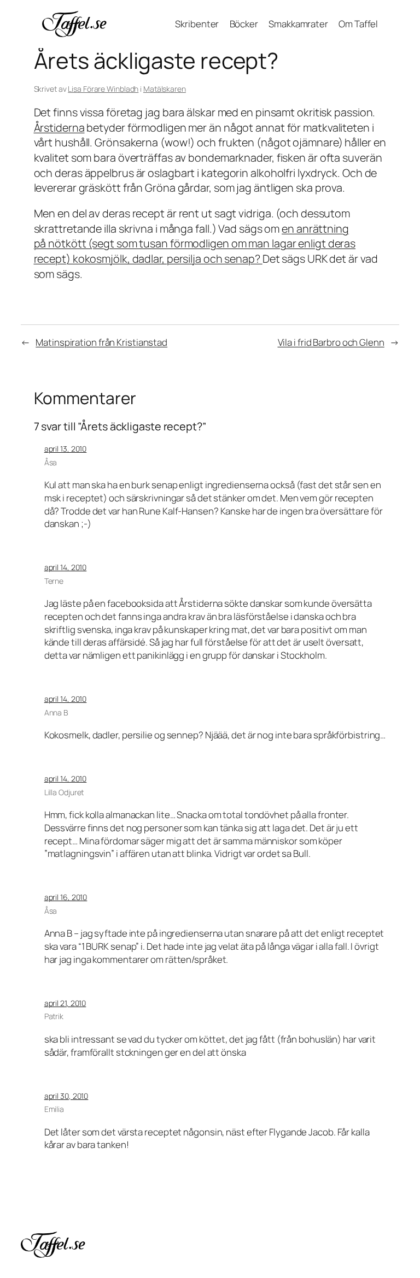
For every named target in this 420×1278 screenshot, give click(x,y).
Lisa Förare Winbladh (103, 89)
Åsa (50, 462)
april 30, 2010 (66, 1096)
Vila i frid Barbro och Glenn (331, 342)
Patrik (53, 1016)
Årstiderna (59, 127)
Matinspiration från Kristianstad (101, 342)
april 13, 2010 (65, 448)
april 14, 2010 (65, 567)
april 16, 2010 (66, 897)
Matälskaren (164, 89)
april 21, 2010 (65, 1003)
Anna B (56, 712)
